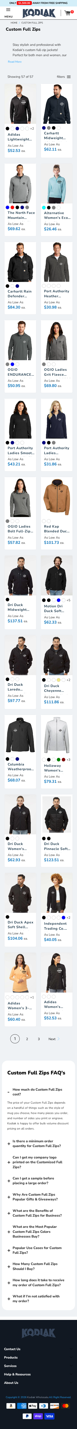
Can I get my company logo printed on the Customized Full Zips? (37, 1162)
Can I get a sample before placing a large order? (33, 1181)
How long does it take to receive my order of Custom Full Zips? (38, 1282)
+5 (68, 600)
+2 (32, 128)
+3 (68, 759)
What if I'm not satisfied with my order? (36, 1298)
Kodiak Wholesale (37, 1397)
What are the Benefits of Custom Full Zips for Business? (37, 1213)
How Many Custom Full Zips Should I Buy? (35, 1266)
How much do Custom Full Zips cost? (37, 1092)
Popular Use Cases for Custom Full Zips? (37, 1250)
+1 (32, 997)
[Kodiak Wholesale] (39, 13)
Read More (15, 62)
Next (52, 1039)
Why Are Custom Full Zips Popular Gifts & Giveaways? (35, 1197)
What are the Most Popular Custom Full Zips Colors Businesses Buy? (35, 1231)
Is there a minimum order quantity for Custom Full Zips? (37, 1143)
